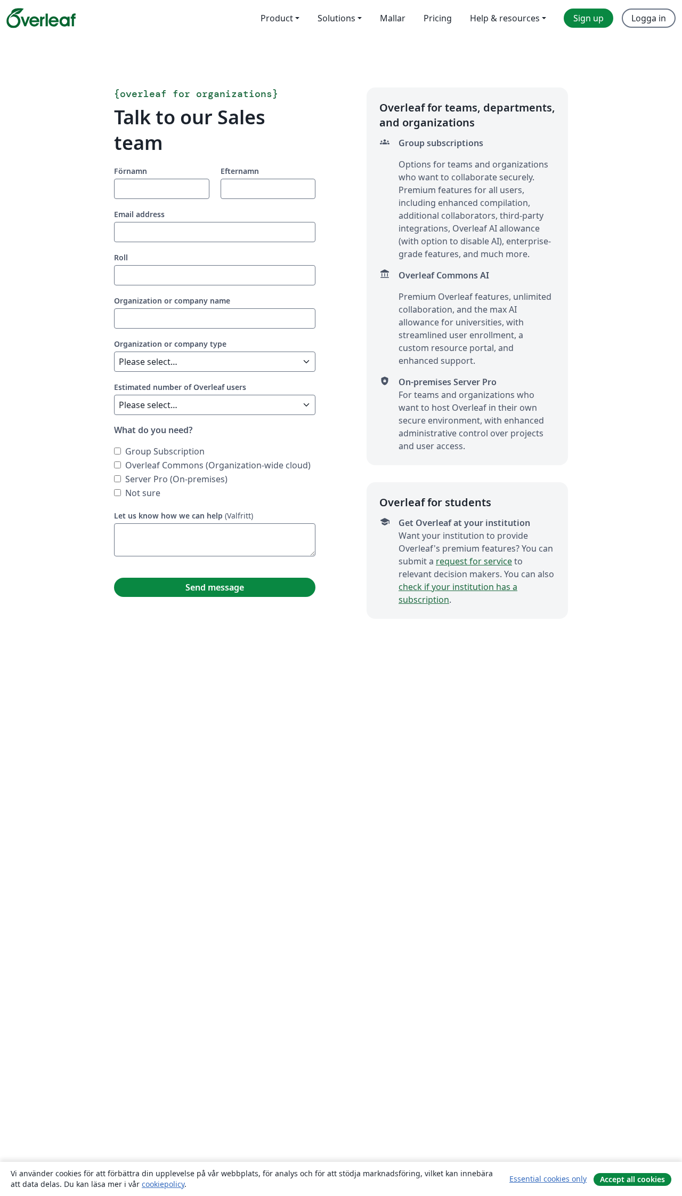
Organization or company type (170, 344)
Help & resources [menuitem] (505, 18)
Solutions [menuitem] (336, 18)
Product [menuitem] (277, 18)
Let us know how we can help (168, 516)
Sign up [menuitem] (588, 18)
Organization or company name (172, 301)
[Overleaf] (41, 18)
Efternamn (240, 171)
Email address (139, 214)
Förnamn (130, 171)
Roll (121, 257)
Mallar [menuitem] (392, 18)
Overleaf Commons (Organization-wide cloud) (218, 465)
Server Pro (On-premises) (176, 479)
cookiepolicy (163, 1184)
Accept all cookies (632, 1179)
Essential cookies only (548, 1179)
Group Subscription (165, 451)
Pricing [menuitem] (438, 18)
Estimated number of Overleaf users (180, 387)
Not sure (142, 493)
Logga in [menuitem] (648, 18)
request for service (474, 561)
